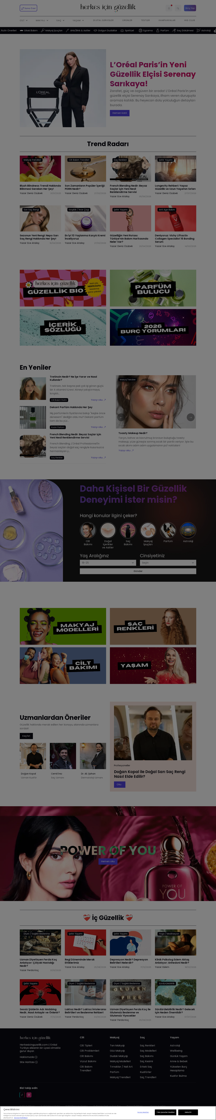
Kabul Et (188, 1112)
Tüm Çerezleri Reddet (166, 1112)
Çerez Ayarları (143, 1112)
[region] (108, 1113)
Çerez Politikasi (21, 1118)
